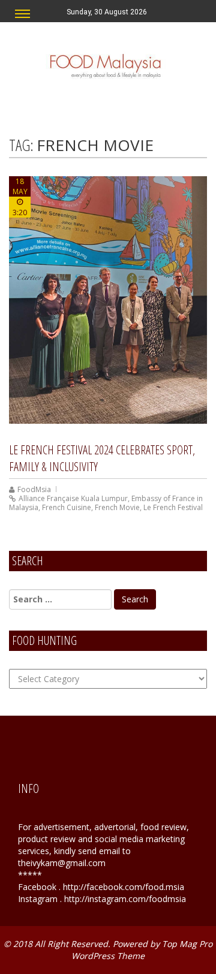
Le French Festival (173, 507)
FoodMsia (34, 489)
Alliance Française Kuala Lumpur (73, 498)
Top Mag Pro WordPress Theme (141, 949)
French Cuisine (66, 507)
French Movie (117, 507)
